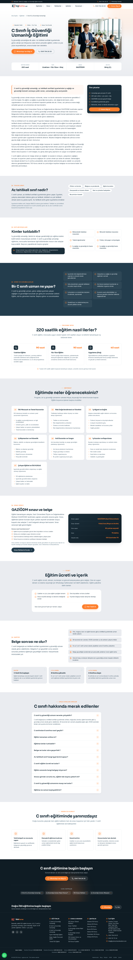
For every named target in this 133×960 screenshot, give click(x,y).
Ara (119, 907)
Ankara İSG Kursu (92, 924)
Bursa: (98, 950)
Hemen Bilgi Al (115, 6)
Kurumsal (78, 6)
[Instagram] (13, 932)
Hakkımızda (95, 957)
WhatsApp (107, 907)
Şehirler (68, 6)
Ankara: (70, 950)
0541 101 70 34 (112, 938)
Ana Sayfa (14, 15)
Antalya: (74, 952)
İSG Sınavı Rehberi (79, 893)
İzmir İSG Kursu (91, 926)
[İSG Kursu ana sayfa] (19, 6)
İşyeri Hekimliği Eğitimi (55, 934)
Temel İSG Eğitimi (54, 941)
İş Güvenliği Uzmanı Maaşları (100, 893)
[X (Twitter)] (21, 932)
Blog (101, 957)
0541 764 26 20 (103, 1)
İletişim (106, 957)
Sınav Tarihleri (72, 926)
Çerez (120, 957)
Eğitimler (39, 6)
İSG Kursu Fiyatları (73, 941)
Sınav (48, 6)
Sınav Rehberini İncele (22, 550)
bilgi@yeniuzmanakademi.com (115, 941)
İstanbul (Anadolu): (53, 950)
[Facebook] (17, 932)
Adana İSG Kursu (92, 931)
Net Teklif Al (91, 607)
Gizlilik (115, 957)
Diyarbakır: (59, 952)
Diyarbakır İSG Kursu (93, 934)
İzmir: (84, 950)
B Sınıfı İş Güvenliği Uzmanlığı (31, 893)
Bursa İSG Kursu (92, 929)
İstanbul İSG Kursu (92, 921)
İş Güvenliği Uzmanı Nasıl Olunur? (57, 893)
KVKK (110, 957)
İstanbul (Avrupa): (33, 950)
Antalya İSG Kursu (92, 937)
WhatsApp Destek (116, 1)
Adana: (111, 950)
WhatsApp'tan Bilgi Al (24, 51)
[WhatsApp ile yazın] (4, 955)
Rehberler (58, 6)
